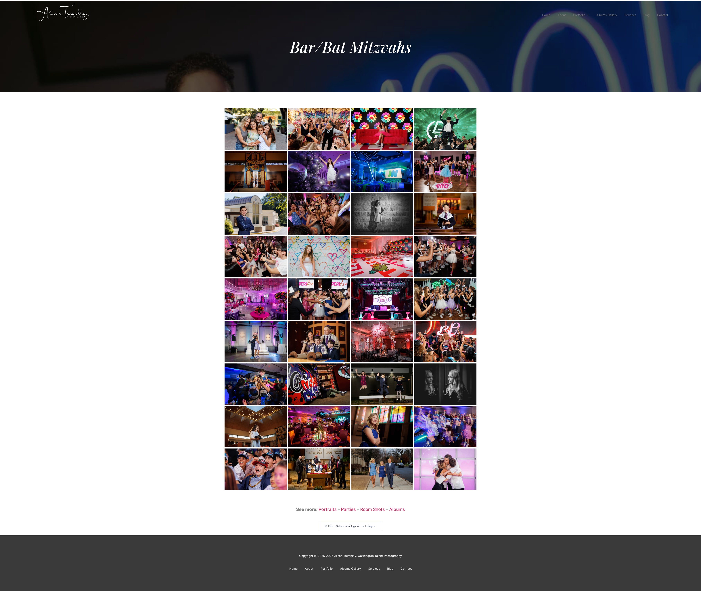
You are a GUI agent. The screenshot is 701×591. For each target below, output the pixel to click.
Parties (349, 509)
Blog (646, 15)
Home (546, 15)
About (562, 15)
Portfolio (579, 15)
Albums (397, 509)
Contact (662, 15)
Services (630, 15)
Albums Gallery (606, 15)
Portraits (328, 509)
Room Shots (372, 509)
